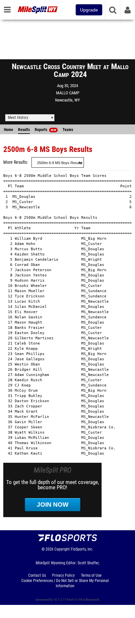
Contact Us (37, 575)
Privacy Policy (63, 575)
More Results (15, 162)
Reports (45, 129)
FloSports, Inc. (82, 549)
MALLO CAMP (67, 92)
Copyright (62, 549)
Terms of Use (91, 575)
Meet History (18, 117)
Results (24, 129)
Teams (68, 129)
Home (8, 129)
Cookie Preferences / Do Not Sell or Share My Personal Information (65, 583)
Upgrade (89, 9)
